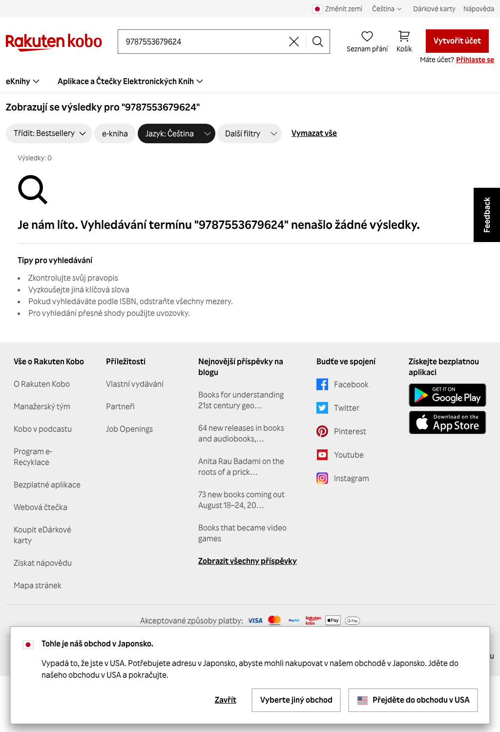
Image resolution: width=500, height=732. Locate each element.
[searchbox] (204, 41)
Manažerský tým (42, 406)
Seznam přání (367, 48)
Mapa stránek (38, 585)
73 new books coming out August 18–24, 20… (241, 499)
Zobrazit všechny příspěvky (247, 561)
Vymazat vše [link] (314, 133)
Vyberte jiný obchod (296, 700)
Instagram (351, 478)
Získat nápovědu (43, 563)
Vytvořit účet (457, 40)
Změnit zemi (343, 8)
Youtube (349, 455)
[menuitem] (131, 81)
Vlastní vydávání (135, 384)
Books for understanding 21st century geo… (241, 400)
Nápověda (478, 8)
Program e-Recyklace (33, 456)
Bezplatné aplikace (47, 484)
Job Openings (129, 429)
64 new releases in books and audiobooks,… (241, 433)
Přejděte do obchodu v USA (421, 700)
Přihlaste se (475, 59)
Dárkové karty (434, 8)
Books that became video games (242, 533)
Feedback (487, 215)
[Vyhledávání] (318, 41)
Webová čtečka (40, 507)
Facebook (351, 384)
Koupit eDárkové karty (42, 535)
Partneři (120, 406)
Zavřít (225, 700)
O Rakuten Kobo (42, 384)
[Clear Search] (294, 41)
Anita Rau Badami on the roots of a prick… (241, 466)
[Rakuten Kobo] (54, 43)
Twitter (346, 408)
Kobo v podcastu (43, 429)
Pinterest (350, 431)
